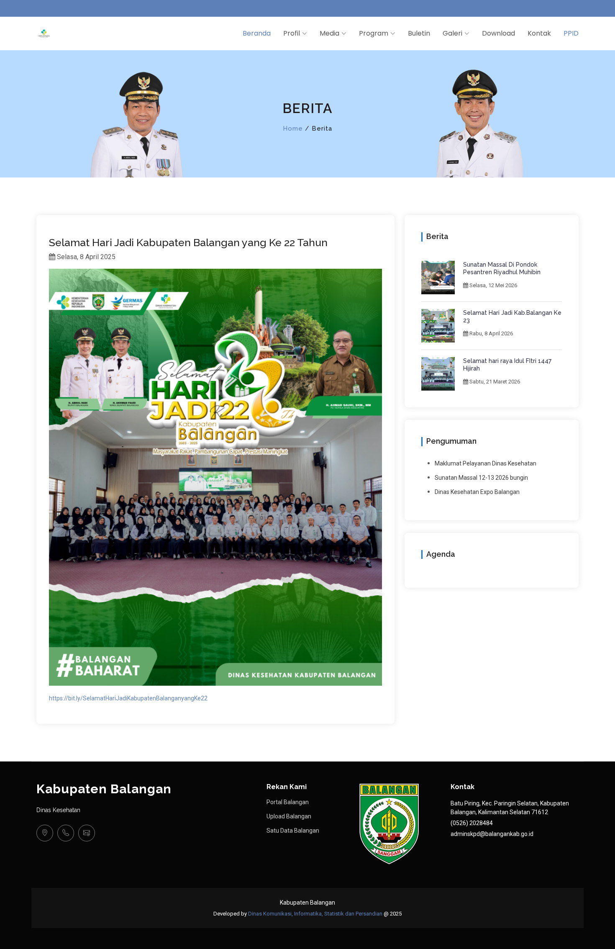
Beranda (257, 33)
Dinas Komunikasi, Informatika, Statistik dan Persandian (315, 913)
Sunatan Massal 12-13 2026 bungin (481, 477)
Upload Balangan (288, 816)
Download (498, 33)
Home (293, 128)
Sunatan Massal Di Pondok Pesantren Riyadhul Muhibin (502, 268)
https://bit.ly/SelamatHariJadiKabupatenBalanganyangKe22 (128, 698)
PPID (571, 33)
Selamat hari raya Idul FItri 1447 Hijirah (507, 364)
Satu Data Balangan (292, 830)
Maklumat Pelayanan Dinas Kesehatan (485, 463)
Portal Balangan (287, 802)
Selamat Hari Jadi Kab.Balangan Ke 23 (512, 316)
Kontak (539, 33)
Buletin (419, 33)
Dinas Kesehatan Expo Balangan (477, 492)
